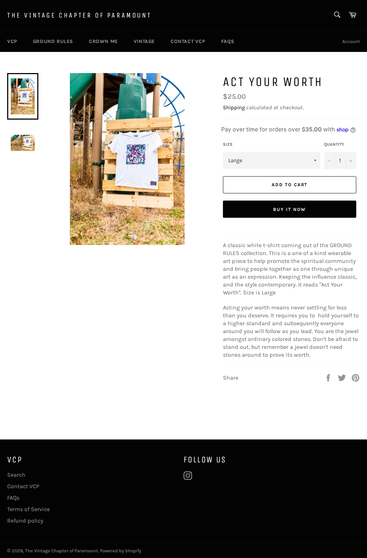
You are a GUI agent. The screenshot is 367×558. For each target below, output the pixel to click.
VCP (12, 41)
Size (228, 144)
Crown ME (103, 41)
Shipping (234, 107)
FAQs (227, 41)
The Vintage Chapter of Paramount (79, 15)
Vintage (144, 41)
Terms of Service (28, 509)
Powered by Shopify (120, 550)
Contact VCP (188, 41)
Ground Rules (53, 41)
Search (16, 474)
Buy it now (289, 209)
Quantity (334, 144)
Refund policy (25, 520)
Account (351, 41)
